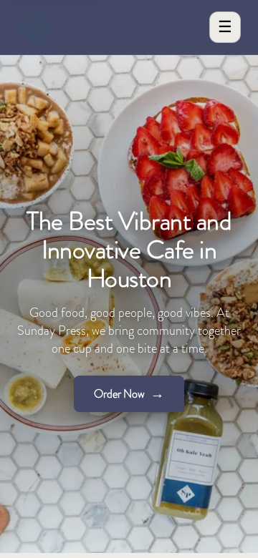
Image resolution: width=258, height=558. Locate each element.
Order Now (129, 393)
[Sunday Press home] (35, 27)
